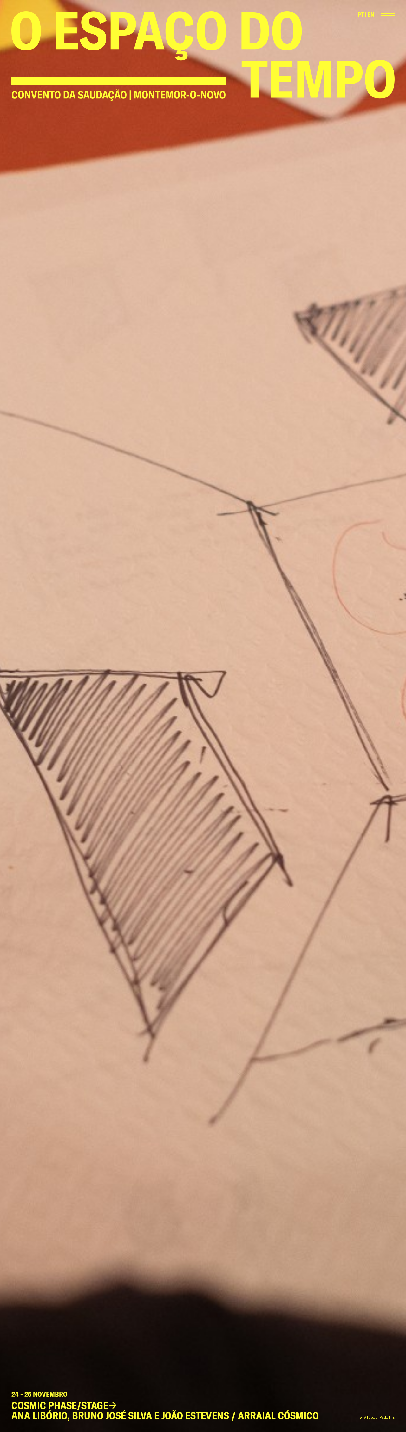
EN (371, 14)
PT (361, 14)
